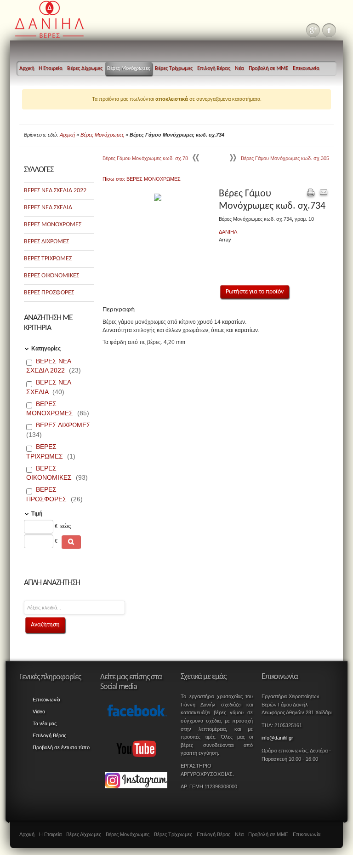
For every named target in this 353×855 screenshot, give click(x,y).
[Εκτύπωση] (310, 193)
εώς (65, 525)
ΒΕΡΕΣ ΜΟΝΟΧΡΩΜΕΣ (52, 224)
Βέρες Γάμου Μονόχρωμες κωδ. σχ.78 (145, 158)
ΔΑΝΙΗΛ (228, 232)
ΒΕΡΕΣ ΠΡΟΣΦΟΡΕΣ (49, 292)
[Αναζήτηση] (71, 542)
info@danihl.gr (277, 737)
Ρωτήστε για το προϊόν (255, 291)
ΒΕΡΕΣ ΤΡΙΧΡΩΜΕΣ (48, 258)
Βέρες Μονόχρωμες (102, 135)
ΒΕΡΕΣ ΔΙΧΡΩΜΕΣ (46, 241)
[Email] (323, 193)
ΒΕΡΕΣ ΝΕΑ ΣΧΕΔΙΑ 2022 (55, 190)
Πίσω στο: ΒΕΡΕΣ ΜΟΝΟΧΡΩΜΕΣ (141, 179)
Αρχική (67, 135)
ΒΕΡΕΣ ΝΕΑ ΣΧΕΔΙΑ (48, 207)
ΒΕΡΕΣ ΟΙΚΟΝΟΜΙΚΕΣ (51, 275)
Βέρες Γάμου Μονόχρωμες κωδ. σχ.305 (285, 158)
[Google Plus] (313, 30)
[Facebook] (329, 30)
